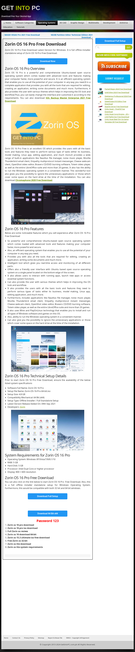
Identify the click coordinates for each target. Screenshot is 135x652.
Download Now (47, 61)
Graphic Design (77, 22)
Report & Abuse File (55, 638)
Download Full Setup (47, 496)
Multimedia (93, 22)
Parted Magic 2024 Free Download (118, 89)
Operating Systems (46, 22)
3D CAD (63, 22)
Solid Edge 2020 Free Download (117, 92)
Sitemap (41, 638)
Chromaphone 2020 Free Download (33, 180)
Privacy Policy (29, 638)
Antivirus (124, 22)
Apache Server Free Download (116, 106)
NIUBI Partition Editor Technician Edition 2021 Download (72, 36)
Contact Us (16, 638)
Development (109, 22)
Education (7, 27)
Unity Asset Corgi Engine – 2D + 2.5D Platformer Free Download (117, 115)
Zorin (22, 406)
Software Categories (24, 22)
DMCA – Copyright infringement (77, 638)
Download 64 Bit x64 (47, 513)
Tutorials (21, 27)
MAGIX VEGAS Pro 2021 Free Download (22, 35)
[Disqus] (48, 600)
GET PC (20, 8)
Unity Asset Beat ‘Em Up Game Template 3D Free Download (117, 120)
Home (8, 22)
